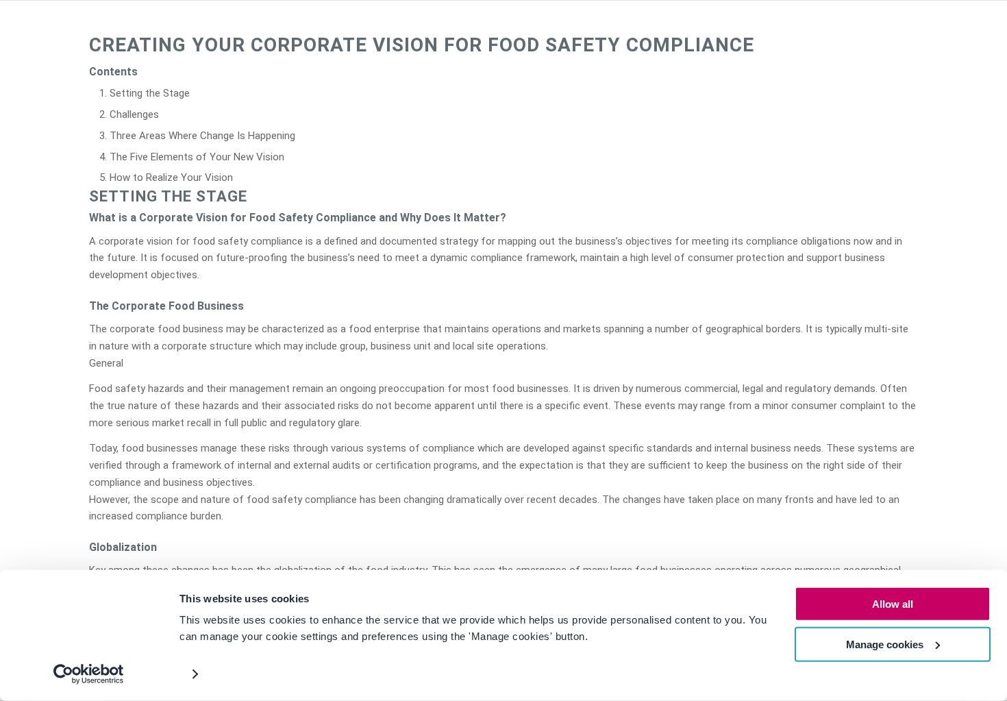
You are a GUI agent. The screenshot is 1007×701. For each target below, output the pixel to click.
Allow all (892, 604)
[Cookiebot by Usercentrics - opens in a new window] (89, 674)
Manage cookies (884, 644)
